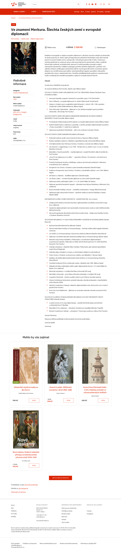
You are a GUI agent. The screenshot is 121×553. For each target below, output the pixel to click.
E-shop (87, 11)
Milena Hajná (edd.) (37, 39)
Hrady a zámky (19, 12)
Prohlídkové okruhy (67, 511)
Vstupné (64, 519)
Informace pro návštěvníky (69, 508)
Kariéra (93, 11)
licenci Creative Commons (51, 528)
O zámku (89, 511)
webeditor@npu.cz (16, 545)
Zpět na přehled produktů (60, 478)
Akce (82, 11)
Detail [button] (34, 400)
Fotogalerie (90, 514)
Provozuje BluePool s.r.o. (17, 547)
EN (109, 4)
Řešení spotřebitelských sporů (48, 543)
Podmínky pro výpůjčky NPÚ (88, 543)
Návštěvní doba (66, 514)
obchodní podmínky (31, 485)
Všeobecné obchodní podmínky (69, 543)
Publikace (14, 511)
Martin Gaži (25, 39)
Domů (13, 505)
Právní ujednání (15, 543)
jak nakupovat (23, 488)
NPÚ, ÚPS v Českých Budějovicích (20, 113)
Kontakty (13, 516)
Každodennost (23, 93)
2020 (14, 99)
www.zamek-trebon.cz (42, 520)
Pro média (100, 11)
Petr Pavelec (15, 39)
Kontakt (107, 11)
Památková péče (48, 12)
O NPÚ (33, 12)
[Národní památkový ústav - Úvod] (18, 4)
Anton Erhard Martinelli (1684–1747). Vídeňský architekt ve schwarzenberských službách (95, 389)
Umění (15, 93)
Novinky (76, 11)
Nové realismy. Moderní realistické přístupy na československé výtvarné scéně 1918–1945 (26, 454)
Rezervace (64, 516)
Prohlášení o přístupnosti (30, 543)
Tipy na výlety (65, 522)
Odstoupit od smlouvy (18, 492)
